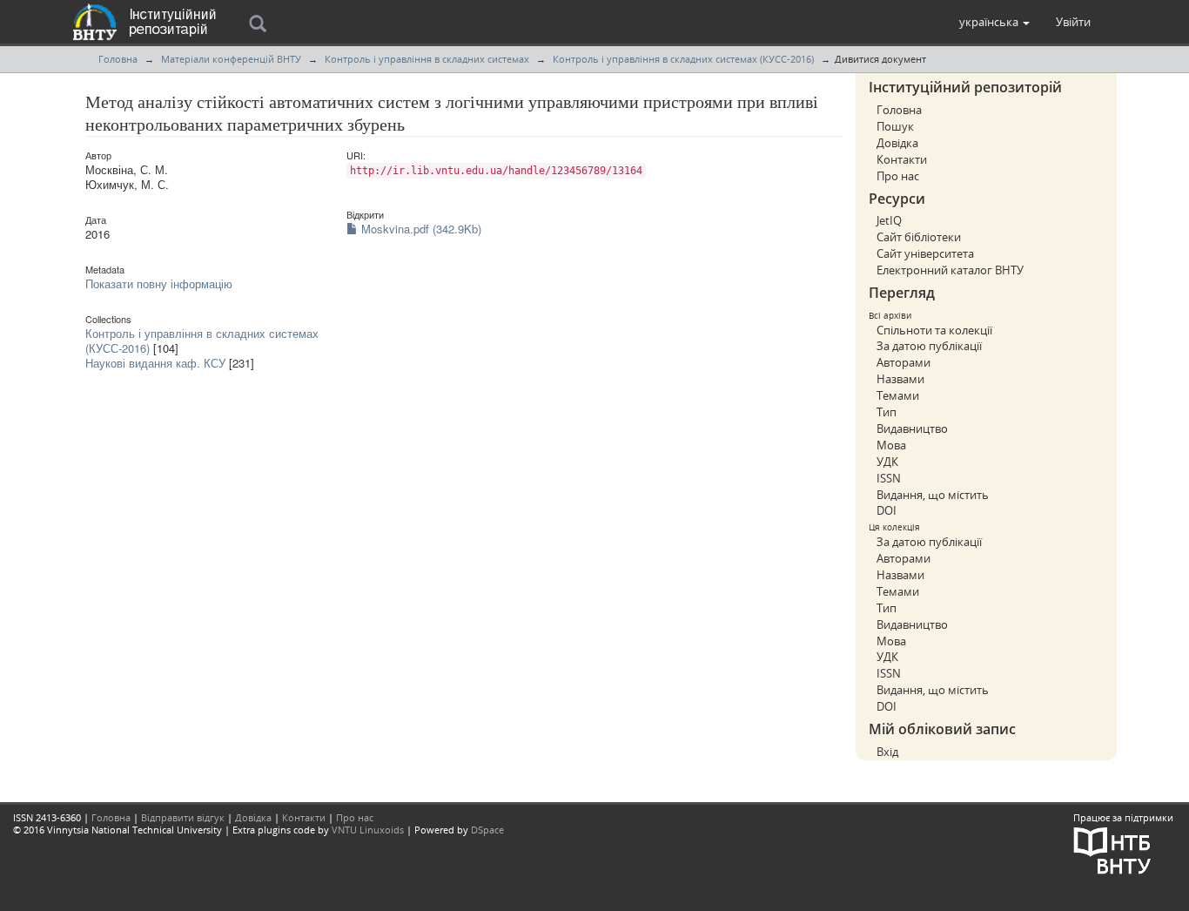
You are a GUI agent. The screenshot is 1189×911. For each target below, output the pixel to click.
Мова (891, 445)
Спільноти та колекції (934, 330)
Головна (118, 58)
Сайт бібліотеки (919, 237)
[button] (994, 22)
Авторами (903, 362)
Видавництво (912, 428)
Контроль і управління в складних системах (427, 58)
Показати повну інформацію (158, 283)
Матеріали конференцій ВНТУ (231, 58)
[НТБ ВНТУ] (1112, 848)
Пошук (895, 126)
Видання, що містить (933, 495)
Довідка (897, 143)
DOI (887, 510)
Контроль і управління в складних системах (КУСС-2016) (683, 58)
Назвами (900, 379)
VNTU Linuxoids (368, 829)
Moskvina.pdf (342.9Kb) (419, 228)
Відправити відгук (183, 817)
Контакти (902, 159)
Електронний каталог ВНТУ (950, 270)
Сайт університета (925, 253)
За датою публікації (929, 346)
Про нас (898, 176)
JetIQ (889, 220)
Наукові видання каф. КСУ (155, 362)
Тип (887, 412)
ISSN (889, 478)
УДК (887, 461)
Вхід (887, 751)
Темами (898, 395)
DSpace (487, 829)
